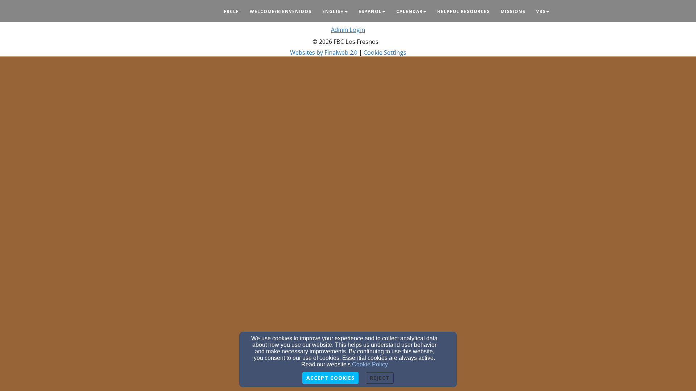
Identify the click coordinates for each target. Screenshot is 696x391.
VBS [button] (541, 11)
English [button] (333, 11)
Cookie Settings (385, 52)
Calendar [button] (409, 11)
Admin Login (348, 30)
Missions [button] (513, 11)
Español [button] (370, 11)
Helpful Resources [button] (463, 11)
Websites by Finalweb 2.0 (323, 52)
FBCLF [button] (231, 11)
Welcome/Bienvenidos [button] (280, 11)
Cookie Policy (370, 364)
